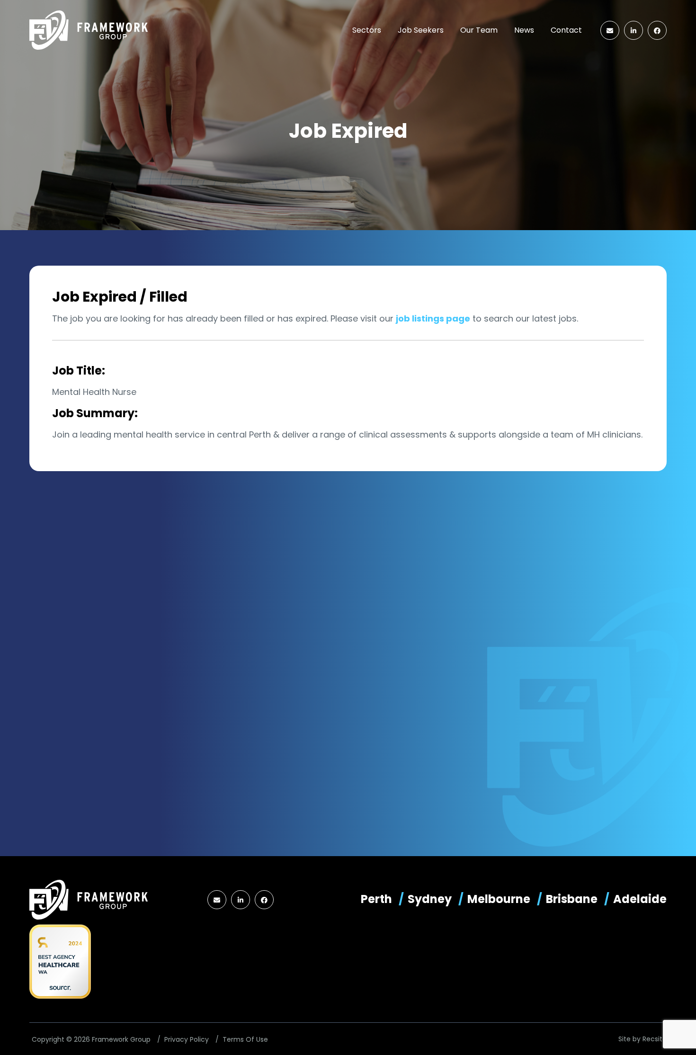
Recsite (654, 1039)
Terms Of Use (245, 1039)
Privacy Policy (186, 1039)
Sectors (366, 30)
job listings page (433, 318)
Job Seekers (421, 30)
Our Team (479, 30)
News (524, 30)
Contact (566, 30)
